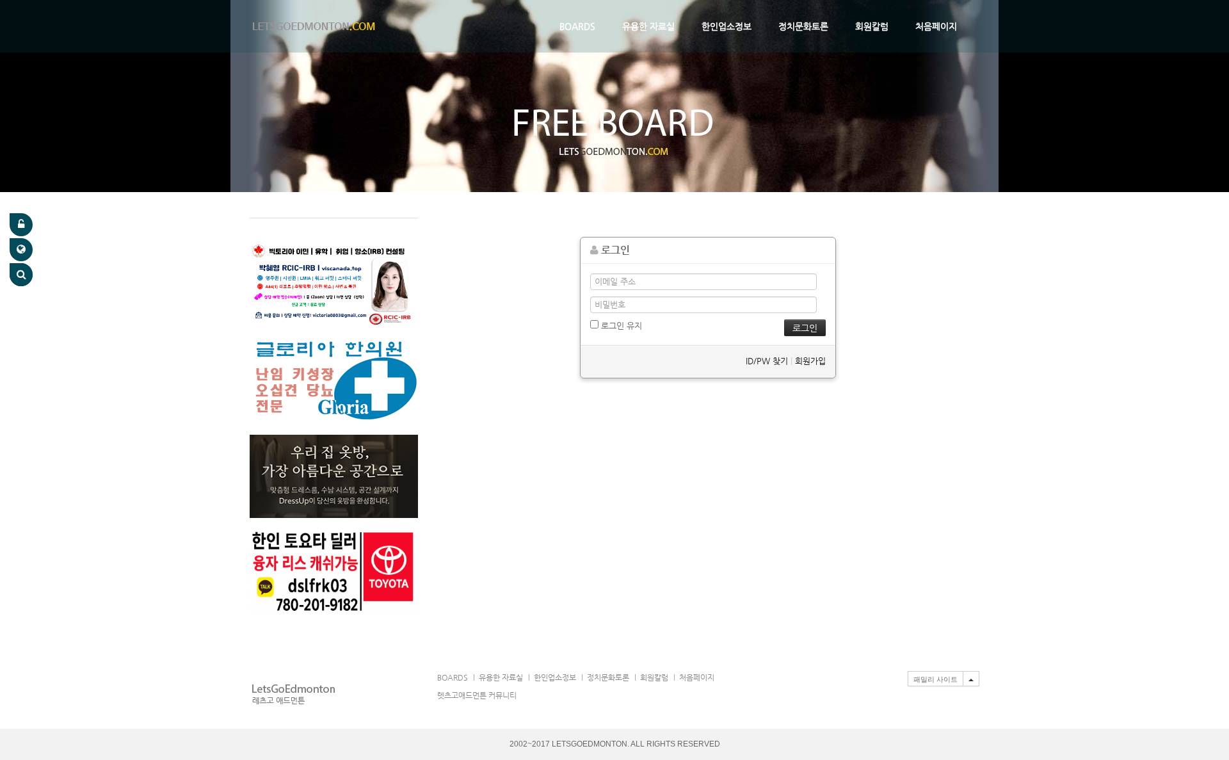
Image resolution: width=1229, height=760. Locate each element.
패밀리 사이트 (935, 679)
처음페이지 (936, 26)
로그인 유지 (620, 325)
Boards (577, 26)
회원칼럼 (871, 26)
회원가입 (810, 361)
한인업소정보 (726, 26)
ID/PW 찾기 (767, 361)
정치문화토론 (803, 26)
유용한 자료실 (648, 26)
